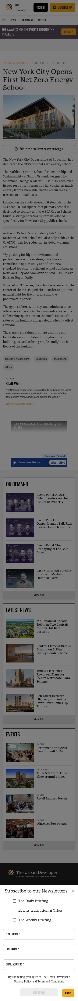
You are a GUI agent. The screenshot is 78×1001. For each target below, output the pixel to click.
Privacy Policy (23, 981)
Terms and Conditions (50, 981)
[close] (72, 891)
